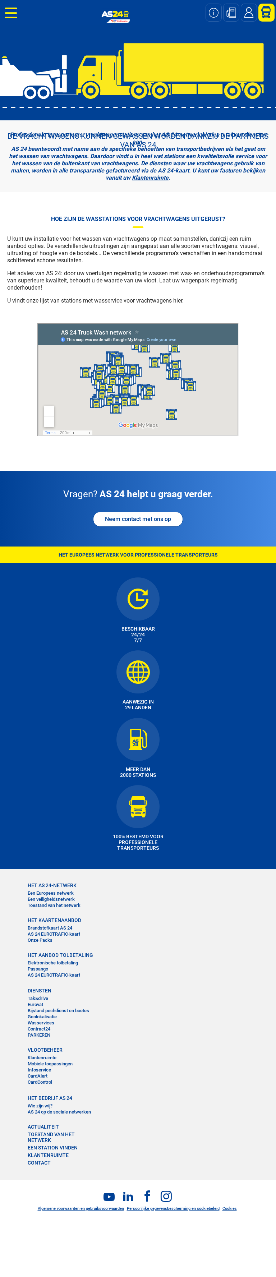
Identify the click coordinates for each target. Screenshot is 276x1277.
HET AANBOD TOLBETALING (60, 955)
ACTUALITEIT (43, 1127)
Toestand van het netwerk (54, 905)
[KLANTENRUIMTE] (263, 13)
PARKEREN (39, 1035)
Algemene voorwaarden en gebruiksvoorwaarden (81, 1208)
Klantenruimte (150, 177)
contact (39, 1163)
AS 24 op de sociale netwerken (59, 1112)
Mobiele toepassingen (50, 1063)
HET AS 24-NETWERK (52, 885)
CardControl (40, 1082)
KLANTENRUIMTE (48, 1155)
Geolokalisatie (42, 1016)
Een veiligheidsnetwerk (51, 899)
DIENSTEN (39, 991)
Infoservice (39, 1070)
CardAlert (37, 1076)
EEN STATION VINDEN (53, 1148)
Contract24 (39, 1029)
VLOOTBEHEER (45, 1050)
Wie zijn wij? (40, 1105)
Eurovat (35, 1004)
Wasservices (41, 1022)
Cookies (229, 1208)
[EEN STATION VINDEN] (231, 12)
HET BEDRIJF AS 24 (50, 1098)
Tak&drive (38, 998)
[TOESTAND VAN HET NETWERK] (213, 12)
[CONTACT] (249, 12)
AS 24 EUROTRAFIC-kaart (54, 934)
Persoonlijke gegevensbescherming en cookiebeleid (173, 1208)
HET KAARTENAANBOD (54, 920)
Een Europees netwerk (51, 893)
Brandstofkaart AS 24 (50, 928)
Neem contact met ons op (138, 519)
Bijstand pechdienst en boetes (58, 1010)
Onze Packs (40, 940)
